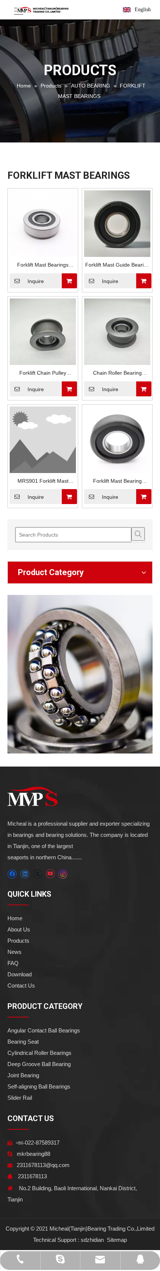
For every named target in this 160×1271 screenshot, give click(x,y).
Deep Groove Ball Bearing (39, 1064)
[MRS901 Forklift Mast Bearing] (43, 439)
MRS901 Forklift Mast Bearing (42, 482)
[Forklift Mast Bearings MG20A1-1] (43, 223)
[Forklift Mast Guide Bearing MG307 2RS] (117, 223)
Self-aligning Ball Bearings (38, 1086)
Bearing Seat (23, 1041)
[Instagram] (63, 874)
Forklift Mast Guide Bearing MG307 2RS (117, 266)
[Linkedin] (24, 874)
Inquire (36, 281)
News (14, 952)
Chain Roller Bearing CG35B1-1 (117, 374)
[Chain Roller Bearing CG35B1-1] (117, 331)
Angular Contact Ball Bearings (43, 1030)
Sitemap (116, 1240)
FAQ (13, 963)
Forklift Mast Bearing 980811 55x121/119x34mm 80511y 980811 (117, 482)
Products (18, 940)
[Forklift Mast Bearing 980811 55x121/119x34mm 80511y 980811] (117, 439)
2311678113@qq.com (43, 1165)
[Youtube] (50, 874)
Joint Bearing (23, 1075)
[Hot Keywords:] (138, 534)
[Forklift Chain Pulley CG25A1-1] (43, 331)
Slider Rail (19, 1098)
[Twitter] (37, 874)
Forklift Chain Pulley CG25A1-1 (42, 374)
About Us (18, 929)
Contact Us (21, 985)
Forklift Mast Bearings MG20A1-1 (42, 266)
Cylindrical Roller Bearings (39, 1053)
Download (19, 974)
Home (14, 918)
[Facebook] (12, 874)
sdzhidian (92, 1240)
